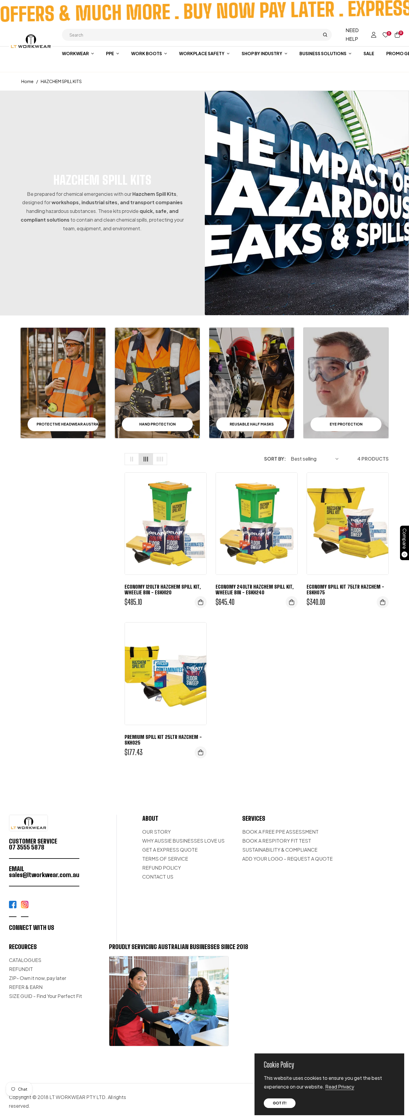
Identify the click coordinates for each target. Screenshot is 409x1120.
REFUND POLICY (161, 868)
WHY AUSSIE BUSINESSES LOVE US (183, 841)
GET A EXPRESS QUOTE (170, 850)
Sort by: (275, 458)
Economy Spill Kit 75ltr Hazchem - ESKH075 (345, 589)
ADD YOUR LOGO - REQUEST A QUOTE (287, 859)
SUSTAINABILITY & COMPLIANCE (279, 850)
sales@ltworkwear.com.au (44, 874)
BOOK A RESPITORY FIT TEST (276, 841)
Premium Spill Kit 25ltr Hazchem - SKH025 (163, 739)
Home (27, 81)
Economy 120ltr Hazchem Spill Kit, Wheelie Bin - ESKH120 (163, 589)
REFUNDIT (21, 969)
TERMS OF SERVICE (165, 859)
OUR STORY (156, 832)
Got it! (280, 1103)
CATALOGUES (25, 960)
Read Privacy (339, 1086)
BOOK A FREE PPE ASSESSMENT (280, 832)
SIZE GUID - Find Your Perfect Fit (45, 996)
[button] (197, 35)
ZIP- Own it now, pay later (37, 978)
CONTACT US (157, 877)
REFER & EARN (26, 987)
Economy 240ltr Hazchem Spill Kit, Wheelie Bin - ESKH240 (255, 589)
